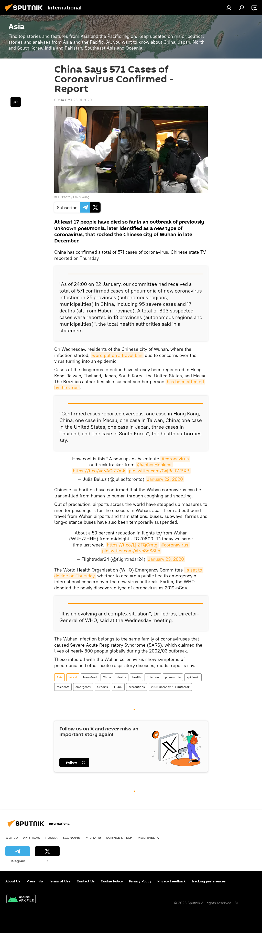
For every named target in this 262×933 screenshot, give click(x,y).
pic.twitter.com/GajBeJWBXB (159, 471)
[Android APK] (21, 899)
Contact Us (86, 881)
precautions (136, 687)
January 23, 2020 (166, 559)
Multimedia (148, 837)
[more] (15, 102)
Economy (71, 837)
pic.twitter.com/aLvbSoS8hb (131, 551)
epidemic (193, 677)
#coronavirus (175, 459)
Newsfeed (90, 677)
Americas (31, 837)
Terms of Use (60, 881)
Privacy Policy (140, 881)
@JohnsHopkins (154, 465)
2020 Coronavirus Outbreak (170, 687)
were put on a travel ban (117, 355)
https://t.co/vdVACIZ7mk (99, 471)
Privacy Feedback (171, 881)
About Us (12, 881)
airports (102, 687)
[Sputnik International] (25, 12)
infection (153, 677)
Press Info (35, 881)
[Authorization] (229, 8)
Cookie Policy (112, 881)
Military (93, 837)
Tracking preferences (209, 881)
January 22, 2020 (165, 479)
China (107, 677)
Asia (59, 677)
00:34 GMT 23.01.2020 (73, 100)
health (136, 677)
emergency (83, 687)
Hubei (118, 687)
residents (63, 687)
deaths (121, 677)
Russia (51, 837)
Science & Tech (119, 837)
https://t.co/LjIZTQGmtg (132, 545)
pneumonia (173, 677)
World (73, 677)
